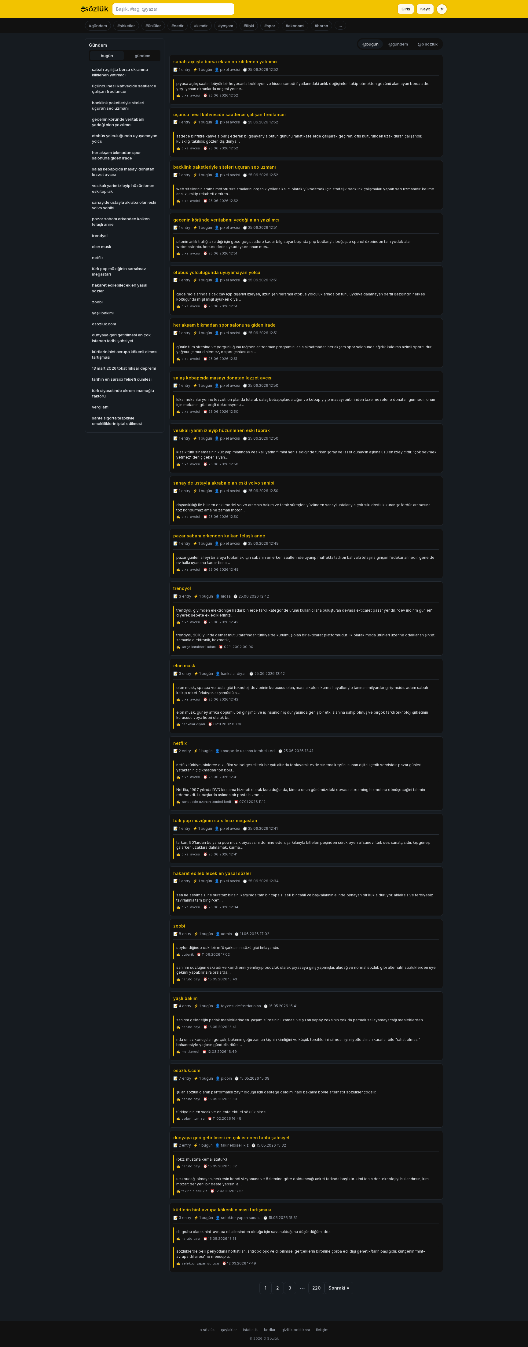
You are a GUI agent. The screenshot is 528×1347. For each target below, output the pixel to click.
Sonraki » (338, 1287)
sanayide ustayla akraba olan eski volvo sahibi (223, 482)
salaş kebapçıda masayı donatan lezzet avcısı (223, 377)
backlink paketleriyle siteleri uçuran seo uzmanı (224, 167)
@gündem (398, 44)
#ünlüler (153, 25)
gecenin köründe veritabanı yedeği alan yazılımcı (226, 219)
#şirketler (126, 25)
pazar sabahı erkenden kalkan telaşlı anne (219, 535)
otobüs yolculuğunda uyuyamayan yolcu (216, 272)
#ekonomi (295, 25)
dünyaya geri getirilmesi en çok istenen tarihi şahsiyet (231, 1137)
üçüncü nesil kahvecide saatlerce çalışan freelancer (229, 114)
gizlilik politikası (295, 1329)
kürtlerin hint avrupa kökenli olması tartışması (222, 1209)
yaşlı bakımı (186, 998)
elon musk (184, 665)
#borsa (321, 25)
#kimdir (201, 25)
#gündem (98, 25)
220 (316, 1287)
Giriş (406, 8)
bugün (107, 55)
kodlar (269, 1329)
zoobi (179, 925)
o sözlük (207, 1329)
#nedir (177, 25)
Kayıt (425, 8)
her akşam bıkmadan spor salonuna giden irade (224, 325)
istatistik (250, 1329)
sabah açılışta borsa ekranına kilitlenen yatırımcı (225, 61)
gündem (142, 55)
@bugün (370, 44)
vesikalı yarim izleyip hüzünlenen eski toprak (221, 430)
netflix (180, 743)
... (340, 25)
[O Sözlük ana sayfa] (94, 9)
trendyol (182, 588)
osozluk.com (186, 1070)
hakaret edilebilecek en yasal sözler (212, 873)
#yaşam (225, 25)
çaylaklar (229, 1329)
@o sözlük (428, 44)
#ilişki (249, 25)
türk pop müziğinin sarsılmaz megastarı (215, 820)
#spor (269, 25)
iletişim (322, 1329)
